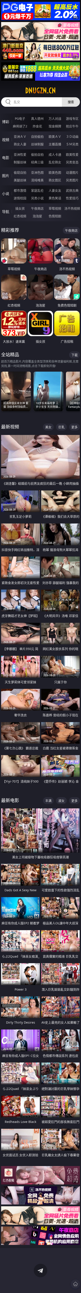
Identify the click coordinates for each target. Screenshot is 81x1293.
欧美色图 (55, 172)
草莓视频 (55, 208)
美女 (48, 427)
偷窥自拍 (20, 172)
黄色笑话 (55, 198)
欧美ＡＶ (55, 136)
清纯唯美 (37, 180)
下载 (74, 355)
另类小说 (37, 198)
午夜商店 (37, 208)
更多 (74, 427)
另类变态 (72, 162)
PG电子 (20, 118)
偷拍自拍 (37, 154)
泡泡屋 (37, 216)
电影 (5, 157)
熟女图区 (55, 180)
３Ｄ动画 (72, 136)
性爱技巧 (72, 198)
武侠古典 (72, 190)
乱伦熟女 (55, 162)
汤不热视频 (72, 208)
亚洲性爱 (20, 154)
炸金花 (37, 126)
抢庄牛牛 (72, 126)
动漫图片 (72, 172)
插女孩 (20, 208)
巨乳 (61, 427)
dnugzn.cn (40, 90)
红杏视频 (20, 216)
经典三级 (37, 162)
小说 (5, 193)
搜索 (71, 102)
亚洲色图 (37, 172)
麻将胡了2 (20, 126)
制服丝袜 (20, 162)
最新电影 (10, 800)
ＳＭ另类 (72, 144)
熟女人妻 (20, 144)
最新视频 (10, 427)
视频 (5, 139)
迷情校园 (20, 198)
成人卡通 (55, 154)
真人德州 (37, 118)
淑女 (61, 800)
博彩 (5, 121)
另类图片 (72, 180)
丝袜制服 (37, 144)
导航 (5, 211)
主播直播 (55, 144)
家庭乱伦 (37, 190)
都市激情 (20, 190)
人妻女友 (55, 190)
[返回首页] (75, 1284)
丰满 (48, 800)
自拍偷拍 (37, 136)
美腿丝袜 (20, 180)
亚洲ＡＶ (20, 136)
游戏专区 (72, 118)
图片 (5, 175)
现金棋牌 (55, 126)
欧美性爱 (72, 154)
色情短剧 (55, 216)
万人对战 (55, 118)
